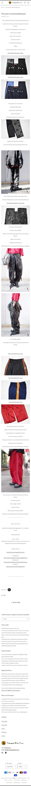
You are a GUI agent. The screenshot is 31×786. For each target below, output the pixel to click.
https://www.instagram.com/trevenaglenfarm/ (15, 557)
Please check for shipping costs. (11, 690)
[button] (2, 2)
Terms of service (9, 782)
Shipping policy (17, 782)
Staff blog (4, 732)
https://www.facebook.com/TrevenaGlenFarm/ (15, 562)
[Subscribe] (27, 619)
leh (9, 589)
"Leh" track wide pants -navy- (15, 378)
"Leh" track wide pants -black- (15, 353)
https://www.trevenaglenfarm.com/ (15, 552)
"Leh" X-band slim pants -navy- (15, 77)
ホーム (2, 7)
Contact (3, 735)
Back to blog (16, 602)
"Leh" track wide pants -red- (15, 402)
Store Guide (4, 725)
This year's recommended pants (13, 7)
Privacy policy (24, 780)
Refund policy (17, 780)
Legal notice (24, 782)
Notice (3, 728)
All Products (4, 721)
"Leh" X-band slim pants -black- (16, 53)
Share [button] (4, 595)
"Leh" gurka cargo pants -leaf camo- (15, 203)
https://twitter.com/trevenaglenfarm (15, 566)
